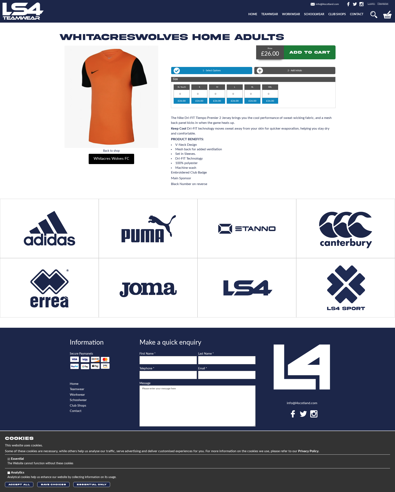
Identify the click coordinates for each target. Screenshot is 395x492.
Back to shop (111, 150)
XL (252, 87)
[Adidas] (49, 228)
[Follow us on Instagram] (361, 4)
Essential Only (92, 484)
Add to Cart (309, 52)
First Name (147, 353)
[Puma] (148, 228)
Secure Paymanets (81, 353)
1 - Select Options (212, 70)
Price (270, 48)
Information (87, 342)
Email (202, 368)
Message (144, 383)
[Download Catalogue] (49, 287)
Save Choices (53, 484)
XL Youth (182, 87)
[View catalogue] (247, 287)
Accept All (19, 484)
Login (371, 3)
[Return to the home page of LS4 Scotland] (23, 11)
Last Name (206, 353)
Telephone (146, 368)
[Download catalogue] (148, 287)
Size (175, 79)
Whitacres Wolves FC (111, 159)
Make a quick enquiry (170, 342)
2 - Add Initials (295, 70)
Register (383, 3)
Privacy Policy (308, 451)
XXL (270, 87)
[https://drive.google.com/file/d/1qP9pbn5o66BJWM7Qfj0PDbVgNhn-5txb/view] (247, 228)
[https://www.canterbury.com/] (345, 228)
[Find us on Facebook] (348, 4)
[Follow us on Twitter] (354, 4)
